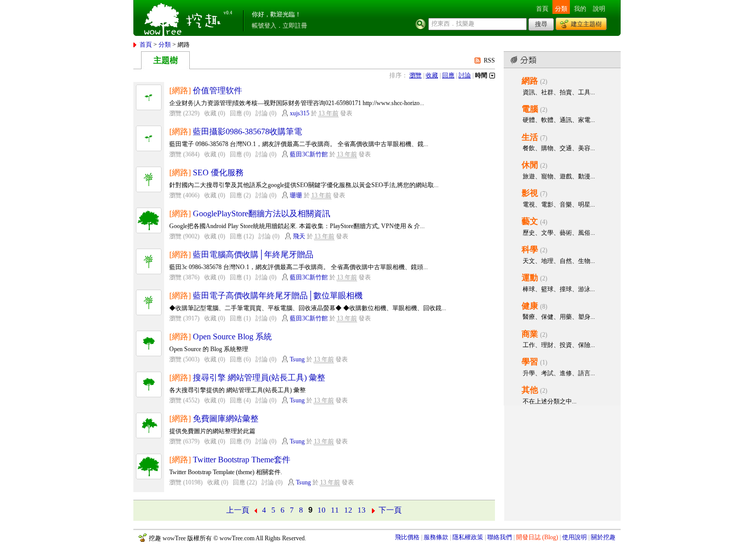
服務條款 (436, 537)
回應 (448, 75)
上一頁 (237, 510)
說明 (599, 8)
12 (348, 510)
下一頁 (390, 510)
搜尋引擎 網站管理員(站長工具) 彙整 (259, 377)
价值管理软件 (217, 90)
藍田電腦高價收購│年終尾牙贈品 (253, 254)
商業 (530, 334)
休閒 (530, 164)
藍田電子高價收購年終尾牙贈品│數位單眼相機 (278, 295)
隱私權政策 (467, 537)
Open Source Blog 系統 (232, 336)
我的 (580, 8)
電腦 (530, 109)
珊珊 (296, 195)
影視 (530, 193)
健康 (530, 305)
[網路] (180, 90)
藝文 (530, 221)
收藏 (432, 75)
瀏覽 (415, 75)
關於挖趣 (603, 537)
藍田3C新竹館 (309, 154)
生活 (530, 137)
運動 (530, 277)
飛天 (299, 236)
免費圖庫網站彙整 (226, 418)
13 (362, 510)
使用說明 (574, 537)
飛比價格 (407, 537)
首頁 (542, 8)
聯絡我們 (499, 537)
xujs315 (299, 113)
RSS (489, 60)
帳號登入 (264, 25)
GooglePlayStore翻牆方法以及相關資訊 (261, 213)
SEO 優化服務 (218, 172)
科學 (530, 249)
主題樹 (165, 60)
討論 (465, 75)
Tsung (297, 359)
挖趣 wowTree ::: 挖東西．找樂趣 (184, 18)
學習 (530, 361)
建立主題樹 (586, 24)
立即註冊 (295, 25)
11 (335, 510)
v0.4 (228, 12)
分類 (561, 8)
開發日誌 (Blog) (537, 537)
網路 (530, 80)
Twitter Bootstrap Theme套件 (241, 459)
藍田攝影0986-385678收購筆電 (247, 131)
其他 (530, 389)
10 (322, 510)
